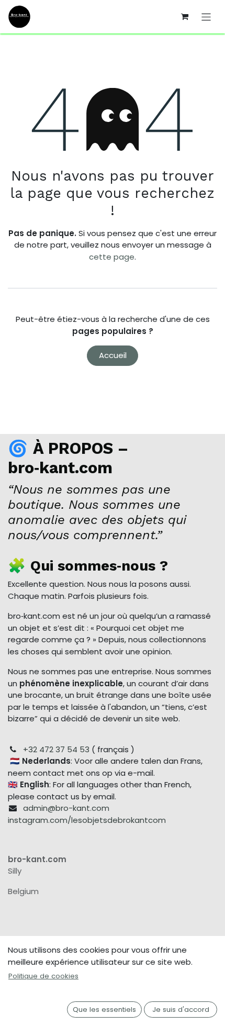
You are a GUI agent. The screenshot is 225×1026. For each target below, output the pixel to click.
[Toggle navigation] (206, 16)
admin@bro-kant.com (66, 807)
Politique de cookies (43, 976)
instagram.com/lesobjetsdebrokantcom (87, 820)
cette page (111, 256)
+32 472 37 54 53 (56, 749)
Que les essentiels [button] (104, 1009)
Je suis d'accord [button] (180, 1009)
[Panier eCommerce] (184, 16)
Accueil (113, 355)
